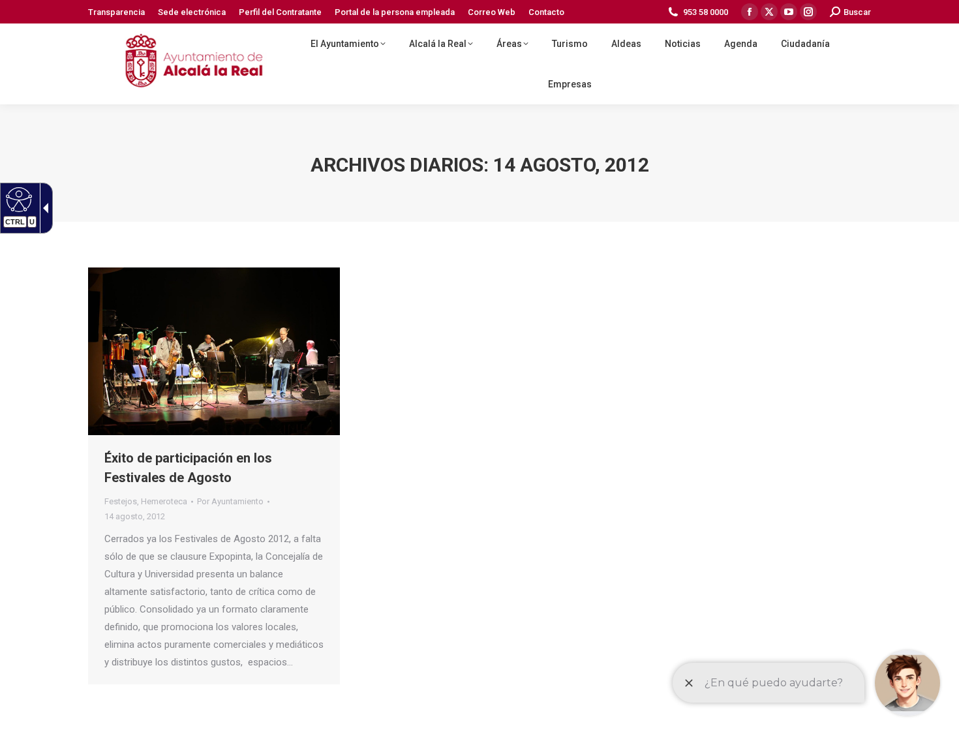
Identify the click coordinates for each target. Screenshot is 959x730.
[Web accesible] (17, 199)
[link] (116, 12)
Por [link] (230, 501)
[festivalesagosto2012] (214, 351)
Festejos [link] (120, 501)
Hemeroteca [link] (164, 501)
